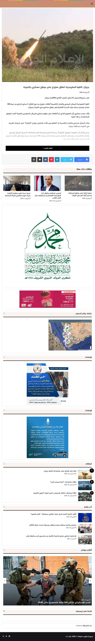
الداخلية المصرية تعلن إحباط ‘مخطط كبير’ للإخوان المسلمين (62, 602)
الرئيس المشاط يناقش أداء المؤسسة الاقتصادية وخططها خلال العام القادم (48, 195)
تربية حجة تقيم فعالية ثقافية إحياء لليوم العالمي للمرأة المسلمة (17, 194)
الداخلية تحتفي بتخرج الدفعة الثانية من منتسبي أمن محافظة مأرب (51, 536)
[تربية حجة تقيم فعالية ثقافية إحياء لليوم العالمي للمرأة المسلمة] (16, 183)
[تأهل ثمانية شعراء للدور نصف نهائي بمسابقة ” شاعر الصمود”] (85, 517)
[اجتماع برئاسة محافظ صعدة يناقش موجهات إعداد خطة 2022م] (85, 528)
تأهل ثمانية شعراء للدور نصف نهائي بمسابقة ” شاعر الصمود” (53, 514)
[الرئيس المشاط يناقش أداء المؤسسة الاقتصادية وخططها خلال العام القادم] (47, 183)
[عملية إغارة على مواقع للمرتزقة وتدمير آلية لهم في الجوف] (78, 183)
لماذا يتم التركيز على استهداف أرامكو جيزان (60, 471)
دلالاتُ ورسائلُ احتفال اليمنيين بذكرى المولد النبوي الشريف (54, 493)
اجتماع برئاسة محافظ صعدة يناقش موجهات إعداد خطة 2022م (52, 525)
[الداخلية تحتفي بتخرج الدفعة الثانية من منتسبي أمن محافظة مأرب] (85, 539)
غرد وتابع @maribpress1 (84, 625)
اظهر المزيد (48, 148)
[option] (47, 580)
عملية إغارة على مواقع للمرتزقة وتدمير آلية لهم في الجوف (80, 194)
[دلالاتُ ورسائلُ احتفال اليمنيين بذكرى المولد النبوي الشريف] (85, 496)
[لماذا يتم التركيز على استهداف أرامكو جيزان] (85, 474)
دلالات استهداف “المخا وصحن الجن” (63, 482)
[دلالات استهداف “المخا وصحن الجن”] (85, 485)
